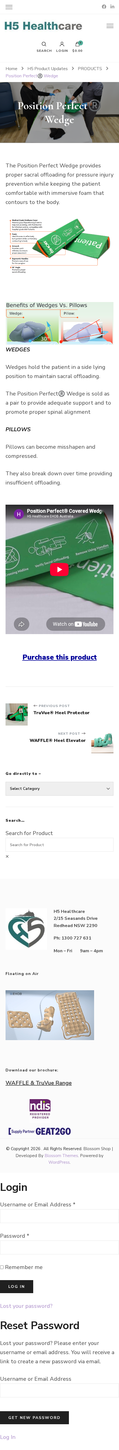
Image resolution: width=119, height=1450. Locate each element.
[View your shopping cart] (77, 45)
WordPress (59, 1162)
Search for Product (29, 833)
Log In (7, 1437)
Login (62, 50)
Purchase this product (59, 657)
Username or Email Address (38, 1204)
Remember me (23, 1267)
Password (14, 1236)
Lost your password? (26, 1306)
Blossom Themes (61, 1155)
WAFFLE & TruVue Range (39, 1083)
